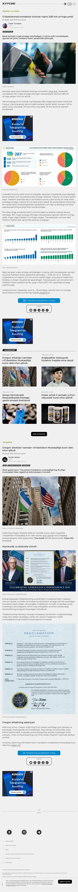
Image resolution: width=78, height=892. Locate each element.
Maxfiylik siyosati (10, 845)
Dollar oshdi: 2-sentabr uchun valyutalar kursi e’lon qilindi (58, 396)
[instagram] (24, 832)
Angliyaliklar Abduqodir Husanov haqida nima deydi (57, 359)
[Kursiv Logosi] (8, 4)
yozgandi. (43, 293)
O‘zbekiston (26, 465)
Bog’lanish (8, 862)
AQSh (4, 465)
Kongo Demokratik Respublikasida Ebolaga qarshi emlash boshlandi (16, 398)
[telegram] (39, 832)
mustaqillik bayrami (14, 465)
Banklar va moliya (11, 11)
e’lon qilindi (48, 535)
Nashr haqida (9, 841)
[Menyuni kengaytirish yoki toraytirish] (74, 4)
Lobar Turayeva (14, 24)
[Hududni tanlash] (65, 4)
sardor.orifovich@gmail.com (17, 461)
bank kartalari (7, 31)
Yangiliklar (7, 442)
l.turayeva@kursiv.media (15, 27)
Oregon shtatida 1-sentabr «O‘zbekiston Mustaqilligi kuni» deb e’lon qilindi (17, 360)
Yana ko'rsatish (39, 434)
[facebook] (9, 832)
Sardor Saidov (14, 457)
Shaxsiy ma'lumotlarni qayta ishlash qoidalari (19, 854)
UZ (70, 4)
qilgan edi (15, 745)
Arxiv (7, 849)
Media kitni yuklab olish (12, 858)
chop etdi (53, 91)
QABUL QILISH (65, 882)
